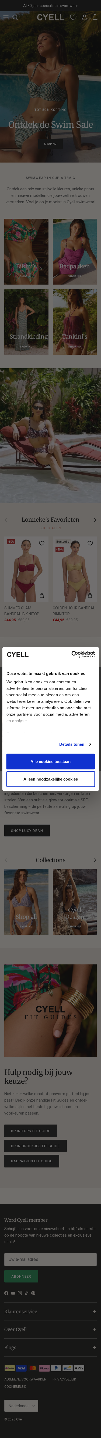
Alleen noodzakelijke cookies (50, 779)
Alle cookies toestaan (50, 761)
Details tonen (71, 744)
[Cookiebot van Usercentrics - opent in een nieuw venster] (72, 654)
